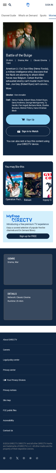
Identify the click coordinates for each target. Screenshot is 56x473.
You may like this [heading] (14, 166)
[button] (5, 5)
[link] (14, 184)
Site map (7, 400)
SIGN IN (49, 4)
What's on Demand (27, 15)
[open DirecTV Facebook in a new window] (11, 458)
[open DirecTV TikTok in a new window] (37, 458)
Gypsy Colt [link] (48, 200)
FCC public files (9, 410)
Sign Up (30, 119)
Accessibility (8, 420)
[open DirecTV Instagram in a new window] (24, 458)
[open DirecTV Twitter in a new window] (17, 458)
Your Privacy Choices (16, 380)
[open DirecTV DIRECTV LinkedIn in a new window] (4, 458)
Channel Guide (8, 15)
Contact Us (8, 430)
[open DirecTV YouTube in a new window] (30, 458)
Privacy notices (9, 390)
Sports (43, 15)
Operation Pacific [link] (14, 199)
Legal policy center (11, 359)
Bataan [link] (27, 200)
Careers (6, 349)
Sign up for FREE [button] (28, 236)
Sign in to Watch (30, 131)
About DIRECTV (10, 339)
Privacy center (9, 369)
